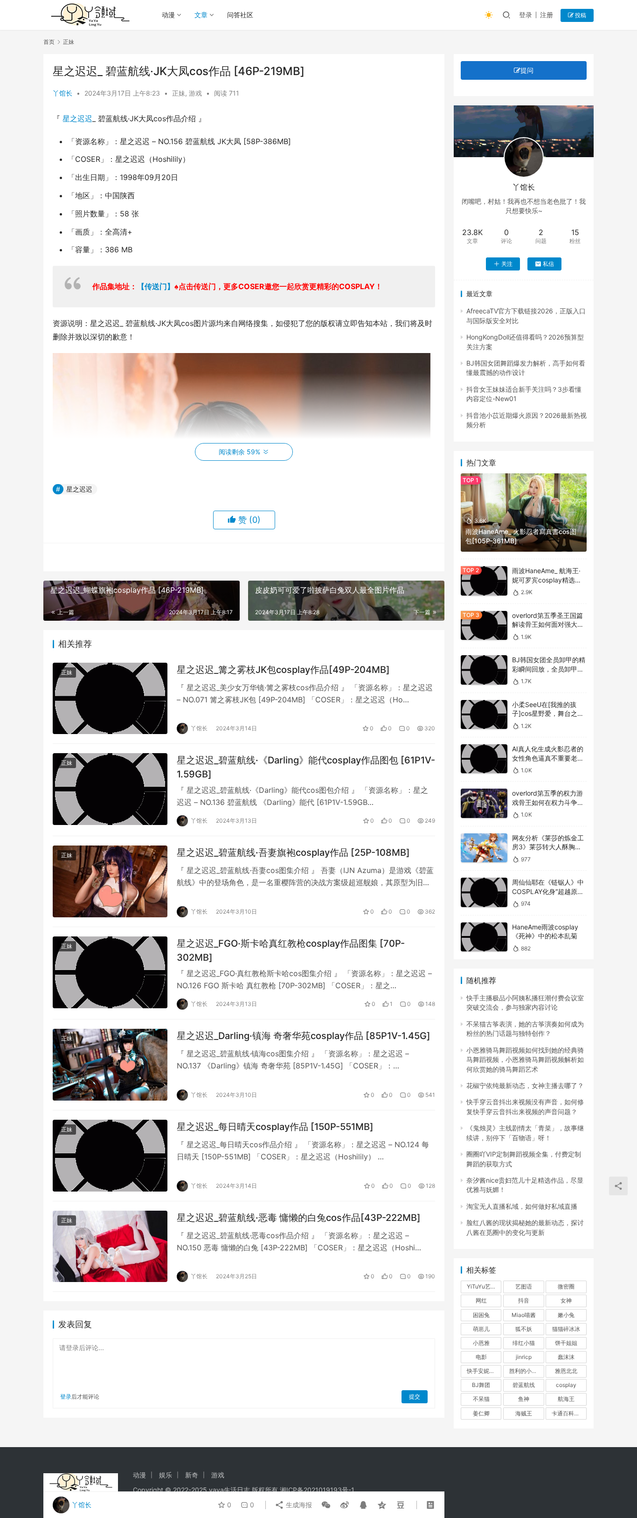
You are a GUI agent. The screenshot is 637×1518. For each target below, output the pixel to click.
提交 (414, 1396)
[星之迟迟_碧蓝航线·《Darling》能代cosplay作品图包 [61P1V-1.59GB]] (110, 789)
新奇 (191, 1475)
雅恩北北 (566, 1370)
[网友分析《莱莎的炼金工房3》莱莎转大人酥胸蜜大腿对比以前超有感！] (484, 848)
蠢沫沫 (566, 1356)
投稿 (580, 15)
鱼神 (523, 1398)
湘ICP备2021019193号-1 (317, 1490)
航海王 (566, 1398)
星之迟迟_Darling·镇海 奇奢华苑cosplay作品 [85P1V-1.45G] (303, 1035)
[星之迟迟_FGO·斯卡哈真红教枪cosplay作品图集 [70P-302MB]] (110, 972)
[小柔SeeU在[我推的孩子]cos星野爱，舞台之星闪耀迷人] (484, 714)
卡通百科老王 (568, 1413)
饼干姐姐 (566, 1342)
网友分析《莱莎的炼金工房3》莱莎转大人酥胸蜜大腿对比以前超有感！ (548, 847)
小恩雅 (481, 1342)
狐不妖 (523, 1328)
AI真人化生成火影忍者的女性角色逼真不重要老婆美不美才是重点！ (548, 758)
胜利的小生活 (526, 1370)
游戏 (195, 93)
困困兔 (481, 1314)
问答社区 (240, 15)
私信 (548, 263)
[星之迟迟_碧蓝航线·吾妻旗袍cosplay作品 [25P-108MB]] (110, 881)
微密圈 (566, 1286)
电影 (481, 1356)
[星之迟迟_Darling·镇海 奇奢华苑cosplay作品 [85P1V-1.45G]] (110, 1065)
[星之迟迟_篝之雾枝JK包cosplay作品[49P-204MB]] (110, 699)
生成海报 (298, 1505)
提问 (526, 70)
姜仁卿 (481, 1413)
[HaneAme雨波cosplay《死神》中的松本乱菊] (484, 937)
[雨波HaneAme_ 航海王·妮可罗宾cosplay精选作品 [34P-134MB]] (484, 581)
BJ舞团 (481, 1384)
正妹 (178, 93)
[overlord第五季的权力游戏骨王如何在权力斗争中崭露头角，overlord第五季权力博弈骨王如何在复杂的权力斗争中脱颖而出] (484, 803)
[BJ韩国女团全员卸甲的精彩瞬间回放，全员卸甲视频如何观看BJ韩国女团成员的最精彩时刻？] (484, 670)
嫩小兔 (566, 1314)
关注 (506, 263)
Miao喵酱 (524, 1314)
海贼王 (523, 1413)
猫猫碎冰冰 (566, 1328)
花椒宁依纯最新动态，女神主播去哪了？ (525, 1085)
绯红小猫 (523, 1342)
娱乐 (165, 1475)
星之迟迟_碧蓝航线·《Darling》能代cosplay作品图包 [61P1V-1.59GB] (306, 767)
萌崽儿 (481, 1328)
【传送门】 (155, 286)
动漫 (168, 15)
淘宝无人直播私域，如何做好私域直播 (521, 1206)
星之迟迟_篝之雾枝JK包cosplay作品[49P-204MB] (283, 669)
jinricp (524, 1356)
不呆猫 (481, 1398)
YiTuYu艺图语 (484, 1286)
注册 (546, 15)
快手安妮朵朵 (483, 1370)
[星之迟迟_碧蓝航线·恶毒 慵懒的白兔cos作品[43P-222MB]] (110, 1246)
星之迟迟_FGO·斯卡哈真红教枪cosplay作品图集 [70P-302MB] (291, 950)
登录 (525, 15)
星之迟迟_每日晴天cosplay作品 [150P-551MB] (275, 1126)
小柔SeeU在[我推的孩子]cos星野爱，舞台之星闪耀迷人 (548, 713)
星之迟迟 (77, 118)
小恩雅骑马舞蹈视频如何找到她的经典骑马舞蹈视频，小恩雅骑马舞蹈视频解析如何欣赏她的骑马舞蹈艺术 (525, 1059)
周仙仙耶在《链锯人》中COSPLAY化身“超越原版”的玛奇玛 (549, 891)
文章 (201, 15)
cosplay (566, 1384)
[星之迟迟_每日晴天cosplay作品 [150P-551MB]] (110, 1156)
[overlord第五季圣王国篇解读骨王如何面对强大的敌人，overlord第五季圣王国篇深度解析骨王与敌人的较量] (484, 625)
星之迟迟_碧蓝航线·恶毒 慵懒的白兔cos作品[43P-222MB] (299, 1217)
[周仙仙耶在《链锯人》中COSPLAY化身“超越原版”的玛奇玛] (484, 892)
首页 (49, 41)
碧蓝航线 (523, 1384)
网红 (481, 1300)
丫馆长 (62, 93)
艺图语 (523, 1286)
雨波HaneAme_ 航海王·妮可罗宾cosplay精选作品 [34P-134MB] (547, 580)
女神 (566, 1300)
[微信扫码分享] (326, 1505)
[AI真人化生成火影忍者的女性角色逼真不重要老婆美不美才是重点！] (484, 759)
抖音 (523, 1300)
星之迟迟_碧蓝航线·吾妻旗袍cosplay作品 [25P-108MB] (293, 852)
